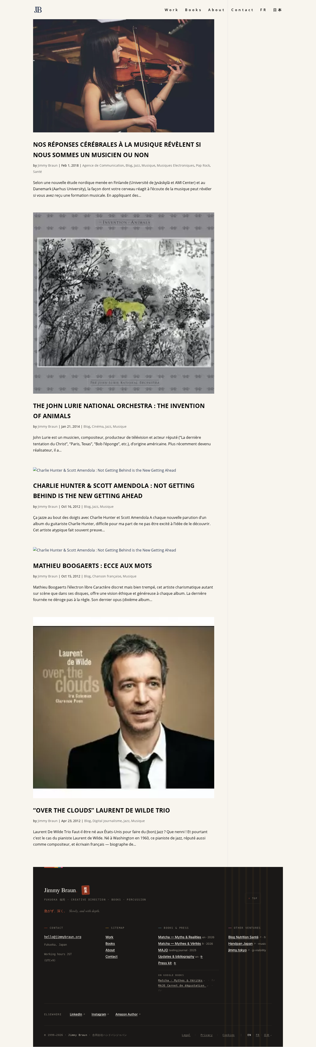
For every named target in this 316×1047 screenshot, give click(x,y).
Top (252, 898)
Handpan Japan (240, 943)
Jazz (137, 165)
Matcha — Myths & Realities (179, 937)
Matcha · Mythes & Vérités (180, 980)
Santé (37, 171)
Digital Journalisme (107, 821)
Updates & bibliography (176, 956)
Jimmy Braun (48, 165)
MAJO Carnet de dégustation (182, 985)
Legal (186, 1035)
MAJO (163, 950)
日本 (278, 10)
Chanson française (106, 576)
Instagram (99, 1014)
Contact (242, 10)
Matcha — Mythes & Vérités (179, 943)
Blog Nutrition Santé (243, 937)
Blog (129, 165)
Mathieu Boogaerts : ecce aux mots (92, 565)
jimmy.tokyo (237, 950)
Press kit (165, 963)
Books (193, 10)
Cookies (229, 1035)
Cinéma (98, 426)
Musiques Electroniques (175, 165)
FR (263, 10)
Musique (148, 165)
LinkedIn (76, 1014)
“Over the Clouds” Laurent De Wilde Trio (101, 810)
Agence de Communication (103, 165)
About (216, 10)
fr (202, 956)
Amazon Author (126, 1014)
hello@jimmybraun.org (62, 937)
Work (172, 10)
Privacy (207, 1035)
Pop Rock (203, 165)
